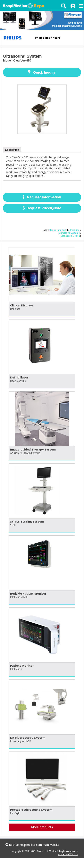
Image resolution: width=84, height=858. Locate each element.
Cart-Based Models (70, 235)
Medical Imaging (57, 229)
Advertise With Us (68, 854)
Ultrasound (74, 229)
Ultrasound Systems (69, 232)
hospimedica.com (31, 845)
